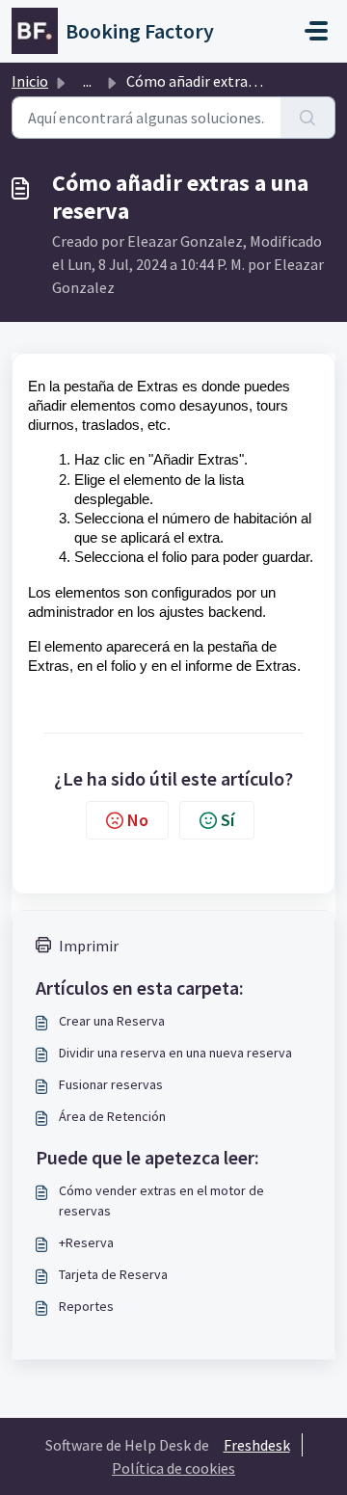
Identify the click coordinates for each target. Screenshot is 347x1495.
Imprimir (89, 945)
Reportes (86, 1306)
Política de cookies (173, 1468)
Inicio (30, 81)
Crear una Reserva (112, 1020)
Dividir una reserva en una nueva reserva (175, 1052)
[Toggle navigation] (316, 30)
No (137, 820)
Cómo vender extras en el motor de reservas (161, 1200)
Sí (227, 820)
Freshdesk (257, 1445)
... (87, 81)
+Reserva (86, 1242)
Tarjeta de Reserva (113, 1274)
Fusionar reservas (111, 1084)
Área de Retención (112, 1116)
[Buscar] (307, 117)
